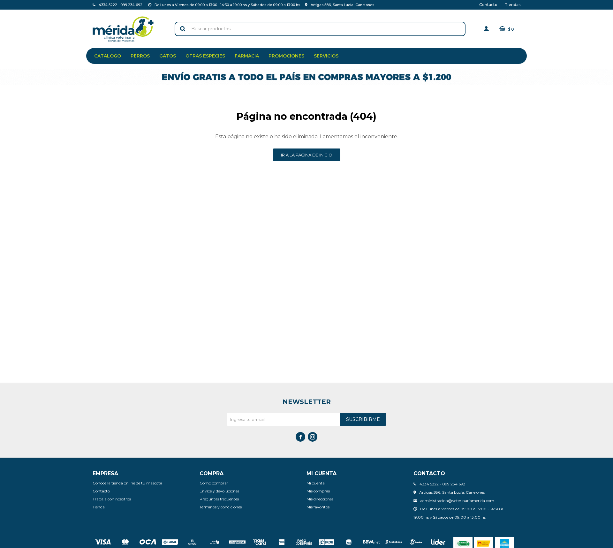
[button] (183, 29)
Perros (140, 56)
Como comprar (214, 483)
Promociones (286, 56)
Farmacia (247, 56)
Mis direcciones (319, 499)
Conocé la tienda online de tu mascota (127, 483)
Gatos (167, 56)
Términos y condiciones (221, 507)
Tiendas (512, 4)
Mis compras (318, 491)
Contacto (488, 4)
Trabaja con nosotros (112, 499)
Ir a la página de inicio (306, 154)
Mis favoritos (317, 507)
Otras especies (205, 56)
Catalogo (107, 56)
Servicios (326, 56)
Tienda (99, 507)
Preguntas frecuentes (219, 499)
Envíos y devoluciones (219, 491)
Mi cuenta (315, 483)
